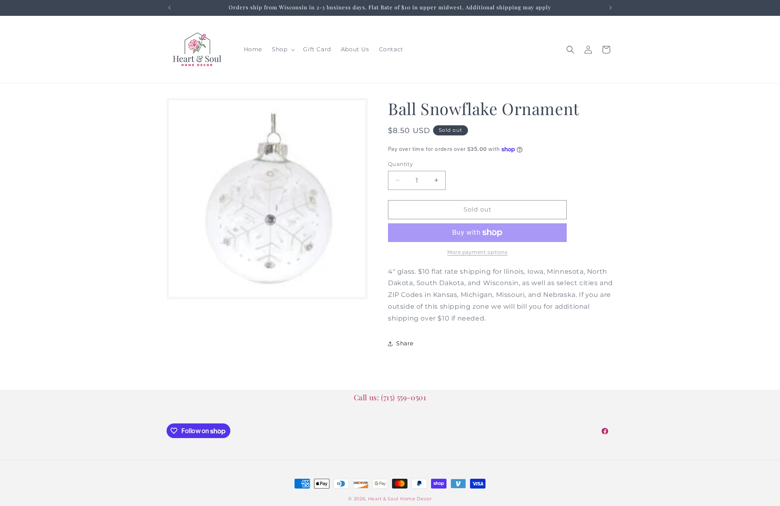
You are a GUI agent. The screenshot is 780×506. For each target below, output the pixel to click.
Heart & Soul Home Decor (400, 499)
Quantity (400, 164)
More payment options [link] (477, 252)
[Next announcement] (611, 7)
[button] (282, 49)
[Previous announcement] (169, 7)
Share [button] (405, 343)
